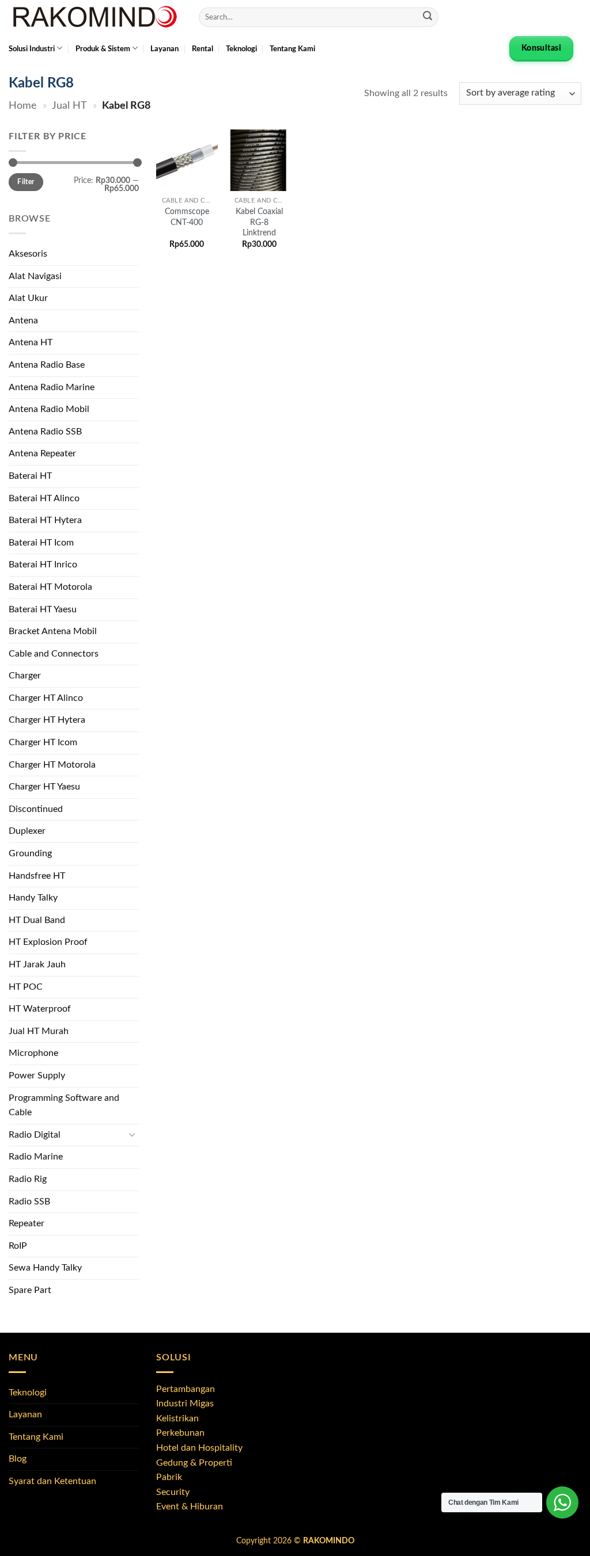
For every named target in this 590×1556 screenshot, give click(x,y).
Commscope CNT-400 (187, 217)
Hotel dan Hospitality (199, 1447)
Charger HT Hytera (47, 719)
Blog (18, 1458)
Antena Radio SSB (45, 431)
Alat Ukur (28, 298)
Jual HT (69, 105)
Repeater (26, 1223)
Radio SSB (29, 1201)
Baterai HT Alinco (44, 498)
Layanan (164, 48)
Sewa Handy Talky (45, 1267)
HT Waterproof (40, 1008)
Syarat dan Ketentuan (52, 1481)
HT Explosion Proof (48, 942)
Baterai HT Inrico (43, 564)
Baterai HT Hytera (45, 520)
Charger (25, 675)
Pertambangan (185, 1389)
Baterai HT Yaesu (43, 609)
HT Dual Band (37, 920)
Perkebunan (180, 1432)
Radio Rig (28, 1179)
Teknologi (241, 48)
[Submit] (427, 17)
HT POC (26, 986)
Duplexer (27, 831)
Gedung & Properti (194, 1462)
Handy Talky (33, 897)
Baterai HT (30, 475)
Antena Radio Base (47, 364)
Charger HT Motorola (52, 764)
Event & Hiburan (189, 1506)
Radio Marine (36, 1156)
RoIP (18, 1245)
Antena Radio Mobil (49, 409)
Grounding (30, 853)
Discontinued (36, 809)
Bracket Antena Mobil (53, 631)
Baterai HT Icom (41, 542)
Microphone (33, 1053)
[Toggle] (132, 1135)
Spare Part (30, 1290)
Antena (23, 320)
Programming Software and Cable (64, 1105)
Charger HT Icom (43, 742)
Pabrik (169, 1477)
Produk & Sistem (102, 48)
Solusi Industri (32, 48)
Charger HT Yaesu (44, 786)
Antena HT (30, 342)
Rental (202, 48)
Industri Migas (185, 1403)
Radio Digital (34, 1134)
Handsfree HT (37, 875)
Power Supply (37, 1075)
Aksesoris (28, 253)
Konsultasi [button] (541, 48)
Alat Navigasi (35, 276)
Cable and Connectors (54, 653)
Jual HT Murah (39, 1031)
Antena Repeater (42, 453)
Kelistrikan (177, 1418)
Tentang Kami (292, 48)
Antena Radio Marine (51, 387)
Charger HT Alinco (46, 698)
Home (23, 105)
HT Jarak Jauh (37, 964)
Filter (25, 181)
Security (173, 1492)
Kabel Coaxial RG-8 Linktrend (259, 222)
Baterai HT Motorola (50, 587)
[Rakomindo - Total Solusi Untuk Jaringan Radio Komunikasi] (95, 17)
